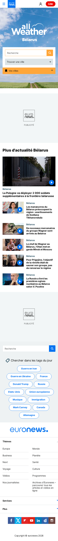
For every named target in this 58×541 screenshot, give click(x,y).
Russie (41, 384)
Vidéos (6, 475)
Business (7, 455)
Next (5, 462)
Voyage (6, 468)
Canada (41, 407)
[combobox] (29, 53)
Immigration (38, 399)
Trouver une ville (15, 61)
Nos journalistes (11, 482)
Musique (17, 399)
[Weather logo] (29, 30)
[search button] (50, 53)
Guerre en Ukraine (21, 376)
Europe (6, 448)
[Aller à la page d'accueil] (11, 4)
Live (50, 3)
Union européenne (39, 392)
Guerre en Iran (29, 368)
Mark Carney (20, 407)
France (44, 376)
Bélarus (7, 189)
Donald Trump (21, 384)
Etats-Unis (14, 392)
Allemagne (29, 415)
